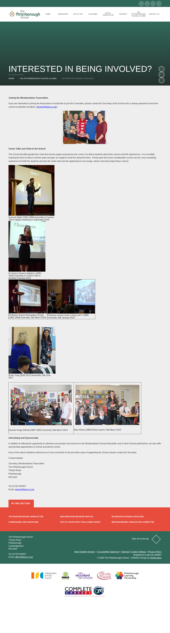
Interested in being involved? (78, 78)
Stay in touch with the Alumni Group (80, 522)
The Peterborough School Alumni (38, 78)
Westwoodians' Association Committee (133, 522)
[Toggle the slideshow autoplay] (161, 80)
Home (11, 78)
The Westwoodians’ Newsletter (25, 517)
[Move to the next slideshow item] (161, 69)
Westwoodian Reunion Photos (76, 517)
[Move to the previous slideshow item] (161, 74)
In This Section (20, 503)
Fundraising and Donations (23, 522)
